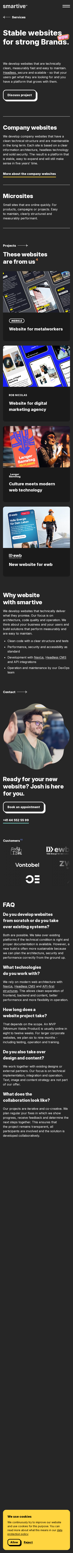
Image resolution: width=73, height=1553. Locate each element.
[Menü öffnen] (66, 6)
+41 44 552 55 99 (16, 820)
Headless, (10, 72)
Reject (28, 1542)
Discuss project (19, 95)
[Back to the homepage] (15, 6)
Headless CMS (55, 657)
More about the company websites (29, 174)
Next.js (39, 657)
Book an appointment (23, 807)
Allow (14, 1542)
